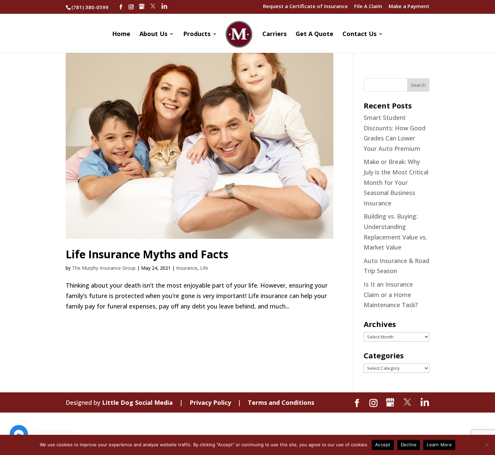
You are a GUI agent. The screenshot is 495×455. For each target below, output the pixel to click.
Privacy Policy (210, 402)
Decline (409, 444)
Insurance (186, 268)
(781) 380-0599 (89, 7)
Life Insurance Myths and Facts (147, 254)
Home (121, 34)
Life (204, 268)
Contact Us (359, 34)
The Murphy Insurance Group (104, 268)
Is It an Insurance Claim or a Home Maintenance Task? (391, 294)
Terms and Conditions (281, 402)
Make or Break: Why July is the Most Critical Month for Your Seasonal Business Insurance (396, 182)
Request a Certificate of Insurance (305, 6)
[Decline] (486, 445)
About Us (153, 34)
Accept (383, 444)
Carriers (274, 34)
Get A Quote (314, 34)
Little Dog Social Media (137, 402)
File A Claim (368, 6)
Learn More (439, 444)
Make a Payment (409, 6)
